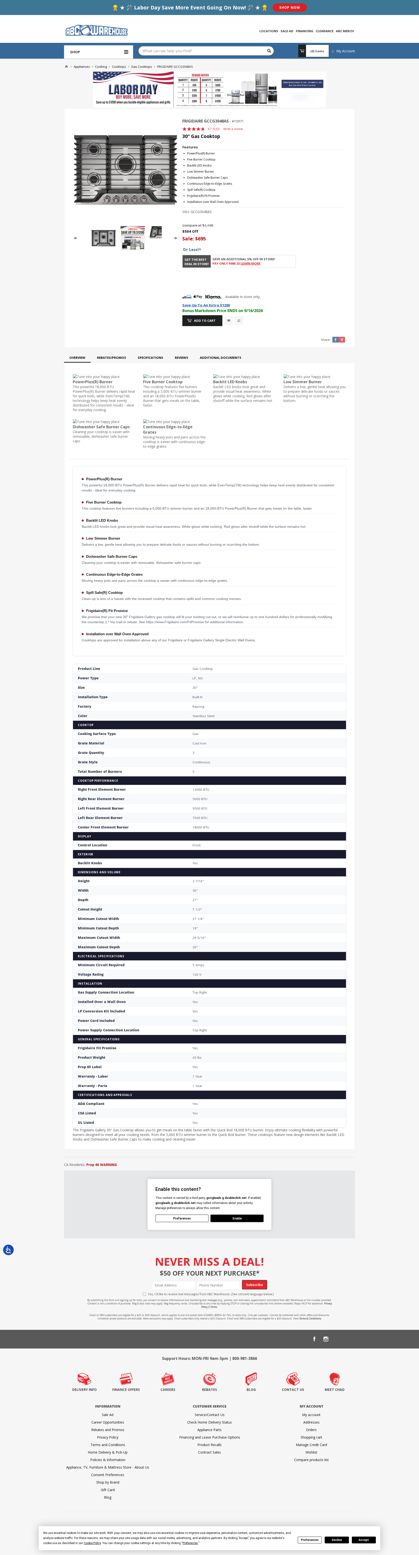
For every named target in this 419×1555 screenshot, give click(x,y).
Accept (364, 1540)
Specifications (150, 357)
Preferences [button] (190, 1543)
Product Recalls (209, 1444)
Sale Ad (107, 1414)
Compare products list (311, 1459)
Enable (237, 1218)
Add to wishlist (228, 320)
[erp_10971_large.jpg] (125, 169)
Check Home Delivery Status (209, 1422)
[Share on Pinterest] (342, 340)
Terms (213, 1307)
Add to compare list (238, 320)
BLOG (251, 1389)
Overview (77, 357)
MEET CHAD (335, 1389)
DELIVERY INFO (84, 1389)
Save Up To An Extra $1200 (206, 305)
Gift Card (108, 1489)
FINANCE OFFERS (126, 1389)
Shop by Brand (107, 1482)
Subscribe (254, 1284)
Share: (325, 339)
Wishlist (311, 1452)
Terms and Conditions (107, 1444)
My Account (345, 51)
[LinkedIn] (337, 1339)
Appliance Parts (209, 1429)
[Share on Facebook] (335, 340)
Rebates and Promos (107, 1429)
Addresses (311, 1422)
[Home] (66, 66)
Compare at (191, 225)
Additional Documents (220, 357)
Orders (311, 1429)
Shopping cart (311, 1437)
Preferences (310, 1540)
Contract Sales (209, 1452)
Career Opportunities (107, 1422)
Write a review (233, 129)
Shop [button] (75, 51)
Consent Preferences (107, 1474)
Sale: (188, 238)
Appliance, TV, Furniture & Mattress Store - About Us (107, 1467)
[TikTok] (349, 1339)
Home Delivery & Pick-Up (108, 1452)
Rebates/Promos (111, 357)
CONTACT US (293, 1389)
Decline (337, 1540)
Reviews (181, 357)
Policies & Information (107, 1459)
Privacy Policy (107, 1437)
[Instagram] (326, 1339)
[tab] (77, 357)
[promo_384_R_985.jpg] (133, 249)
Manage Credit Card (311, 1444)
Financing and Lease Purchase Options (209, 1437)
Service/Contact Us (210, 1414)
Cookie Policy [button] (92, 1543)
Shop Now (289, 7)
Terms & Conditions (310, 1318)
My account (311, 1414)
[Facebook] (314, 1339)
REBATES (209, 1389)
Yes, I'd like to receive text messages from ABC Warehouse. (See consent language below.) (211, 1294)
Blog (107, 1497)
